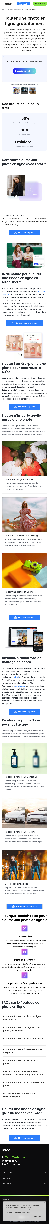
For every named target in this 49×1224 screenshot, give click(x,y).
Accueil (4, 10)
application (20, 686)
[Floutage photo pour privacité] (24, 813)
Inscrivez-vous (40, 4)
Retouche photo (15, 10)
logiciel (16, 677)
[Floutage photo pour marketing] (24, 758)
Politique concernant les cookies (18, 1212)
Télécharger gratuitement (24, 3)
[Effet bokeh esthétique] (24, 865)
